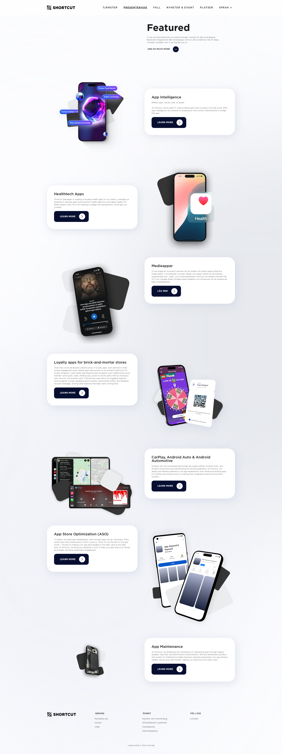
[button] (225, 8)
